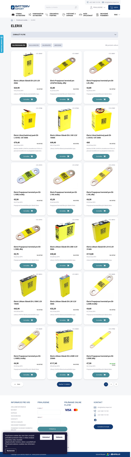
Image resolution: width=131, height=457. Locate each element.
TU (6, 446)
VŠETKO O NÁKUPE (17, 422)
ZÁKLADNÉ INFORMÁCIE (18, 407)
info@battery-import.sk (105, 407)
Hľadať (76, 7)
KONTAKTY (14, 419)
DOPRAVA (14, 413)
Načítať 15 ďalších (64, 384)
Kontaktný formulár (103, 427)
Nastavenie (11, 451)
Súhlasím (59, 437)
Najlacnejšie (34, 45)
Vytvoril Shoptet (100, 454)
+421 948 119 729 (103, 411)
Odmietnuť (46, 437)
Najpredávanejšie (18, 45)
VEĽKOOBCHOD (16, 416)
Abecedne (57, 45)
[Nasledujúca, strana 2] (111, 384)
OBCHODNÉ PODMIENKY (18, 425)
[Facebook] (95, 419)
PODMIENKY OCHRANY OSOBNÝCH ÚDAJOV (21, 429)
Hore (18, 384)
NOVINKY (14, 410)
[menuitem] (19, 15)
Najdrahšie (46, 45)
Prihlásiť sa (52, 429)
